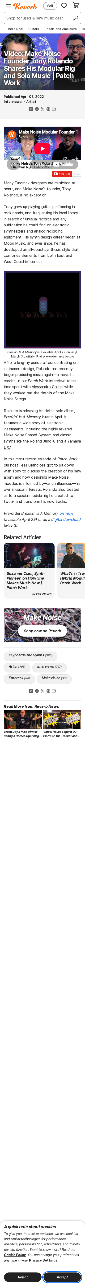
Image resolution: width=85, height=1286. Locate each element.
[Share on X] (42, 109)
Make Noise (54, 678)
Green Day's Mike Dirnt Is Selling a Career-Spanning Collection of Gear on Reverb (21, 734)
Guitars (33, 29)
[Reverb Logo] (25, 6)
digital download (66, 519)
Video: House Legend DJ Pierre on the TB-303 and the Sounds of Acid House (60, 734)
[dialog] (42, 1253)
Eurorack (19, 678)
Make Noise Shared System (27, 435)
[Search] (75, 18)
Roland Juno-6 (42, 441)
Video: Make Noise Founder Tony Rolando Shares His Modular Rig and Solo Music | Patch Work (39, 68)
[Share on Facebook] (37, 109)
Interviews (13, 102)
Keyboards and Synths (30, 655)
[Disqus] (42, 805)
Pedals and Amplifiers (61, 29)
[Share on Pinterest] (48, 109)
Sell (50, 6)
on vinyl (66, 513)
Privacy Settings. (44, 1260)
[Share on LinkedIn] (31, 109)
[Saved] (64, 5)
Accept (62, 1277)
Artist (31, 102)
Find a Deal (15, 29)
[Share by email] (54, 109)
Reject (23, 1277)
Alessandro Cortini (47, 386)
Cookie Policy (15, 1255)
